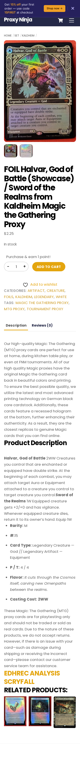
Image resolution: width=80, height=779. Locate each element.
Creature (56, 290)
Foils (8, 296)
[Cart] (60, 20)
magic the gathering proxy (42, 302)
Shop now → (54, 8)
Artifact (36, 290)
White (61, 296)
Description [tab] (16, 325)
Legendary (44, 296)
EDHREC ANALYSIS (32, 673)
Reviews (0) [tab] (42, 325)
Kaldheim (28, 35)
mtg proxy (14, 309)
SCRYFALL (19, 682)
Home (8, 35)
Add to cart (49, 266)
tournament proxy (45, 309)
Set (16, 35)
